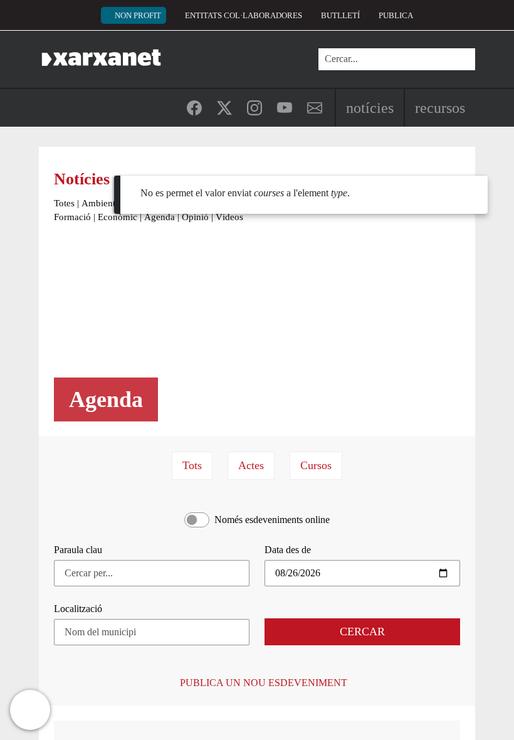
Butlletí (340, 15)
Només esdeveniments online (272, 519)
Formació (72, 217)
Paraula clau (78, 549)
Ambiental (101, 203)
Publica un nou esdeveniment (262, 682)
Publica (396, 15)
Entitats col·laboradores (243, 15)
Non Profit (138, 15)
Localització (78, 608)
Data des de (288, 549)
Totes (64, 203)
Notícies (370, 108)
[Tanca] (475, 197)
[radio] (192, 466)
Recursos (440, 108)
